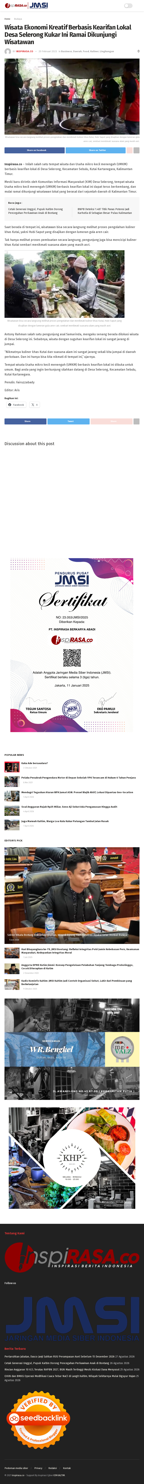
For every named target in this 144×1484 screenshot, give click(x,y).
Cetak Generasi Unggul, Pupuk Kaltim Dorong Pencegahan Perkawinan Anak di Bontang (56, 1363)
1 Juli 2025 (27, 957)
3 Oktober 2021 (30, 768)
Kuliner (94, 51)
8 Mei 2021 (28, 783)
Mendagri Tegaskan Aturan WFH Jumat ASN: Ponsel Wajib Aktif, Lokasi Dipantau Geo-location (77, 792)
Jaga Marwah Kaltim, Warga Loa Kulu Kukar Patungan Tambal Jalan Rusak (65, 821)
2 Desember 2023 (31, 973)
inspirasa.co (24, 51)
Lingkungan (107, 51)
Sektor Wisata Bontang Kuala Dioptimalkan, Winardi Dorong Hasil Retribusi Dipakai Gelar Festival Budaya (67, 935)
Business (66, 51)
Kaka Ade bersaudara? (34, 763)
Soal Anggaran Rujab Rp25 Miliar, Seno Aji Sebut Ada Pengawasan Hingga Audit (69, 806)
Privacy (38, 1468)
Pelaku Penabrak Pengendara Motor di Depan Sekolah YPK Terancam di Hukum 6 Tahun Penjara (78, 777)
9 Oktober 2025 (30, 989)
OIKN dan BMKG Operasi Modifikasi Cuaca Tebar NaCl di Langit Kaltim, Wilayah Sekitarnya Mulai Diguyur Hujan (69, 1376)
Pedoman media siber (16, 1468)
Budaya (18, 19)
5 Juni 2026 (14, 940)
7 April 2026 (28, 826)
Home (7, 19)
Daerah (77, 51)
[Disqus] (72, 500)
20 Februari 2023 (48, 51)
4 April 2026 (28, 811)
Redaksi (52, 1468)
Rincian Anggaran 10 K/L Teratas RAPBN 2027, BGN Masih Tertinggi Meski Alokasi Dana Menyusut (61, 1369)
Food (86, 51)
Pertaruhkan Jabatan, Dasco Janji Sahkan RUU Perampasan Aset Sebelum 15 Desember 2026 (59, 1356)
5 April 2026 (28, 797)
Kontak (67, 1468)
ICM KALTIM (59, 1475)
